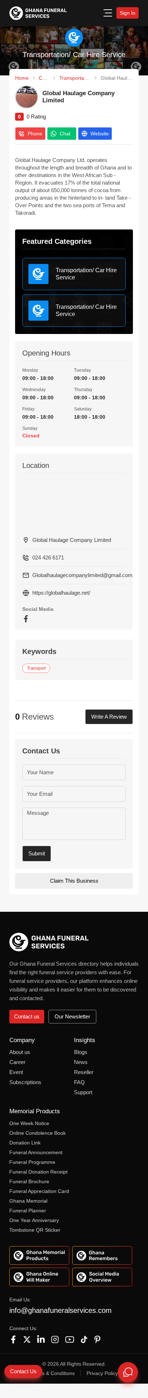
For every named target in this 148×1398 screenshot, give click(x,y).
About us (19, 1052)
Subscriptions (25, 1082)
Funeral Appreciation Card (39, 1191)
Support (83, 1092)
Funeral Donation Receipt (38, 1172)
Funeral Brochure (29, 1181)
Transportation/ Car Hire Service (74, 78)
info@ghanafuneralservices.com (60, 1310)
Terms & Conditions (53, 1373)
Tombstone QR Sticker (34, 1230)
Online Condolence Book (37, 1133)
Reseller (83, 1072)
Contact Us (23, 1371)
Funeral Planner (27, 1210)
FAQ (79, 1082)
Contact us (27, 1016)
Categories (44, 78)
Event (16, 1072)
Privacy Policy (102, 1373)
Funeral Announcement (36, 1152)
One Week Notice (29, 1123)
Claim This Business (74, 881)
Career (17, 1062)
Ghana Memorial (28, 1201)
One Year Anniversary (34, 1220)
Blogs (80, 1052)
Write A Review (109, 717)
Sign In (127, 13)
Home (22, 78)
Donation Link (25, 1143)
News (81, 1062)
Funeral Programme (32, 1162)
